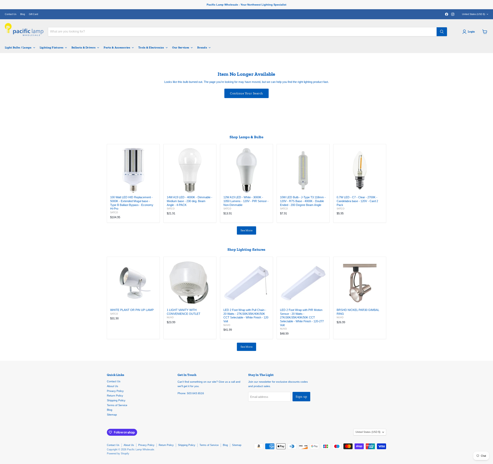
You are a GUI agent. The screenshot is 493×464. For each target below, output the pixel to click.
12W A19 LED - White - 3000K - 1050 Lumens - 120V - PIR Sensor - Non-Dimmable (245, 201)
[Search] (442, 31)
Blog (22, 14)
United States (473, 14)
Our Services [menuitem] (180, 47)
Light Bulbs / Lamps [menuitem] (18, 47)
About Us (112, 386)
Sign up (301, 396)
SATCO (114, 212)
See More (247, 230)
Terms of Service (117, 405)
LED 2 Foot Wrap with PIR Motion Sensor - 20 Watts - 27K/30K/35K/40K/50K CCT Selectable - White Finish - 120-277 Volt (302, 317)
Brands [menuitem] (202, 47)
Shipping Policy (116, 400)
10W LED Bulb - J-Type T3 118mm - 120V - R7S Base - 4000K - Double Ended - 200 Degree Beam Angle (303, 201)
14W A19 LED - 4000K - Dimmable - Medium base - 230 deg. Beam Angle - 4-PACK (189, 201)
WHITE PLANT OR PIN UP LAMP (132, 310)
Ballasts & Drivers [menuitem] (83, 47)
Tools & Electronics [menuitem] (151, 47)
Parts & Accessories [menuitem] (117, 47)
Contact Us (10, 14)
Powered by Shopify (118, 453)
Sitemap (112, 414)
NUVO (170, 317)
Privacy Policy (115, 390)
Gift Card (33, 14)
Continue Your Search (246, 93)
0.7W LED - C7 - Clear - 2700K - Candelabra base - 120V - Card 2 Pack (357, 201)
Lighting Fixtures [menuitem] (51, 47)
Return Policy (115, 395)
